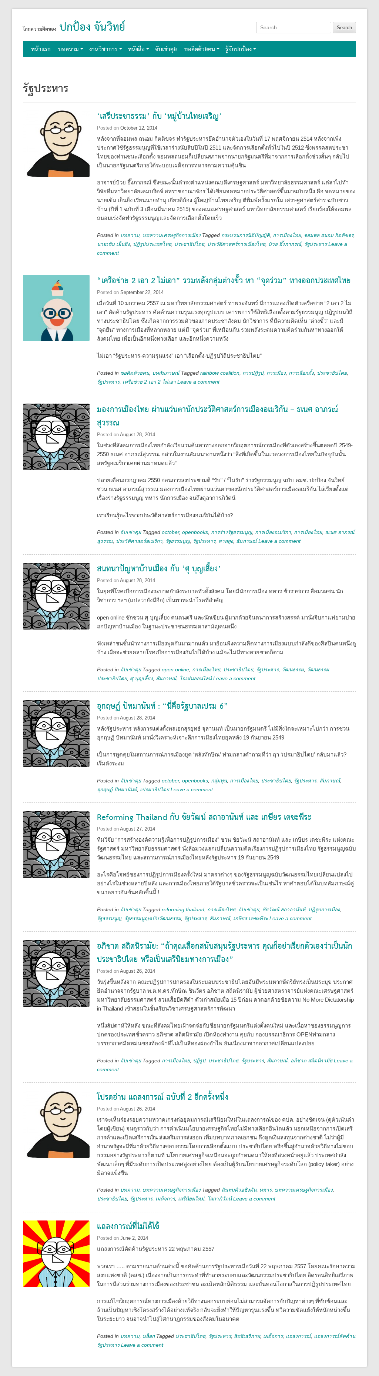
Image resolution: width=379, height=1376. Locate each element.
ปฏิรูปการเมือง (324, 909)
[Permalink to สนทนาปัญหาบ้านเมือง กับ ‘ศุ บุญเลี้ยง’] (56, 596)
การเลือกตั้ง (301, 373)
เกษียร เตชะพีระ (250, 918)
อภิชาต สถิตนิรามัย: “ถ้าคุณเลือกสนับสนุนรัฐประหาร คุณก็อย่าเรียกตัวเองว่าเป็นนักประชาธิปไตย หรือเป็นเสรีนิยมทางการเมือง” (224, 953)
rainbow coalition (219, 373)
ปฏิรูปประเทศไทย (152, 244)
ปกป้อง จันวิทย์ (92, 28)
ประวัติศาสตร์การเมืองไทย (236, 244)
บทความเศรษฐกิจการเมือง (171, 235)
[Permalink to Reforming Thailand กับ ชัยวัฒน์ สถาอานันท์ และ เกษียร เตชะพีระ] (56, 844)
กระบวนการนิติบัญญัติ (245, 235)
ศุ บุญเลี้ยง (141, 678)
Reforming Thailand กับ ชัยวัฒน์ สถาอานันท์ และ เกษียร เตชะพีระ (204, 818)
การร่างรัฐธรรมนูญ (231, 532)
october (170, 532)
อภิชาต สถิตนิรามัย (311, 1060)
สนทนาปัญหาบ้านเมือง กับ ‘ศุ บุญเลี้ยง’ (159, 569)
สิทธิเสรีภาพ (247, 1336)
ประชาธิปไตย (189, 244)
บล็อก (148, 1336)
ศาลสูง (225, 541)
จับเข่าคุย (166, 49)
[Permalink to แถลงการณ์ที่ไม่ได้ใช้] (56, 1253)
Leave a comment (198, 382)
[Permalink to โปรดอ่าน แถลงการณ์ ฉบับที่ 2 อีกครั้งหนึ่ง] (56, 1124)
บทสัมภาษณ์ (166, 373)
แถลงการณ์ (298, 1336)
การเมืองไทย (287, 235)
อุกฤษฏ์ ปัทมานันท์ (117, 789)
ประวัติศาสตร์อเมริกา (139, 541)
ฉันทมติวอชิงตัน (238, 1190)
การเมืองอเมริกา (273, 532)
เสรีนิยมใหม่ (191, 1199)
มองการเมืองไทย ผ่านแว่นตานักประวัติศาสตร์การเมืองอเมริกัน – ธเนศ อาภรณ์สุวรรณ (217, 417)
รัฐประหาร (315, 244)
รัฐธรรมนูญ (177, 541)
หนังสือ (136, 49)
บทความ (68, 49)
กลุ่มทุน (219, 781)
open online (175, 669)
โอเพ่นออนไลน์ (196, 678)
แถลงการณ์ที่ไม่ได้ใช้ (128, 1227)
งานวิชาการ (103, 49)
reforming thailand (183, 909)
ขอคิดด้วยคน (199, 49)
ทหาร (265, 1190)
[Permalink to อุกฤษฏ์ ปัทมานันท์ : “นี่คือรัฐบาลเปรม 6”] (56, 733)
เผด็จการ (165, 1199)
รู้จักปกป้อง (238, 49)
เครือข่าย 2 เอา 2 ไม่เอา (149, 382)
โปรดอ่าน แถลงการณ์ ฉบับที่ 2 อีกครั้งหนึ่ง (162, 1098)
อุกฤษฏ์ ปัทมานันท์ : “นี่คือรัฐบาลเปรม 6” (162, 706)
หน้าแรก (41, 49)
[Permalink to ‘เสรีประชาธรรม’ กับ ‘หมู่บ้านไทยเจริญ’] (56, 143)
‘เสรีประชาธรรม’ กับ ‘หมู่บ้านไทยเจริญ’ (159, 117)
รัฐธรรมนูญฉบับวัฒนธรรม (152, 918)
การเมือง (276, 373)
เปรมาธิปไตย (154, 789)
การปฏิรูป (253, 373)
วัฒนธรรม (293, 669)
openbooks (195, 532)
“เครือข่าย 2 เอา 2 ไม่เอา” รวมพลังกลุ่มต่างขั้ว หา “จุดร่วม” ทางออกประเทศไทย (224, 281)
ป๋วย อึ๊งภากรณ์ (284, 244)
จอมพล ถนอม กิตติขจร (328, 235)
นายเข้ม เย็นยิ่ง (113, 244)
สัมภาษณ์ (246, 541)
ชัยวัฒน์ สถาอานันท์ (283, 909)
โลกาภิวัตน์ (219, 1199)
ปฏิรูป (199, 1060)
